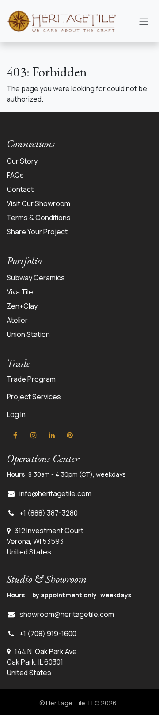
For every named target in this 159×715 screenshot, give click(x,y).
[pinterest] (70, 435)
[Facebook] (15, 435)
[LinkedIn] (52, 435)
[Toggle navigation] (143, 21)
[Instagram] (33, 435)
